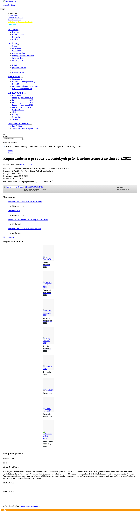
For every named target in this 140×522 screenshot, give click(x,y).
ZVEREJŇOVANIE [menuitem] (15, 93)
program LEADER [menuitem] (19, 67)
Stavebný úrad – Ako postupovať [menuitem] (25, 128)
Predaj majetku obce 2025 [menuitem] (22, 100)
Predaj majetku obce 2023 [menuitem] (22, 105)
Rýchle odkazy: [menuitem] (13, 13)
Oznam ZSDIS (14, 211)
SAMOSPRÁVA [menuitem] (14, 76)
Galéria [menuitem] (15, 39)
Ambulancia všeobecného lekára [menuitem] (20, 22)
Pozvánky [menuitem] (16, 37)
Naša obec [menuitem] (16, 51)
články (16, 147)
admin (22, 164)
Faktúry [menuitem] (15, 114)
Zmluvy (29, 164)
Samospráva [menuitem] (17, 79)
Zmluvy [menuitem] (15, 119)
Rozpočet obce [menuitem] (18, 110)
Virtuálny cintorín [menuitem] (14, 20)
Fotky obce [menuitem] (16, 48)
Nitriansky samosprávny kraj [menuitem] (23, 81)
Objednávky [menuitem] (17, 117)
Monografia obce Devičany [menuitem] (23, 55)
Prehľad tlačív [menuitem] (17, 126)
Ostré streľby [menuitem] (13, 15)
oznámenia (34, 147)
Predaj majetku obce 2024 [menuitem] (22, 102)
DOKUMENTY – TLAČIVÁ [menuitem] (19, 123)
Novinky (11, 153)
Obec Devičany (9, 5)
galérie (61, 147)
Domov (10, 151)
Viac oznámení (8, 237)
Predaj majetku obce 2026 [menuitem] (22, 98)
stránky (24, 147)
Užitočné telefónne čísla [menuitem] (22, 88)
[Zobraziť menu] (19, 30)
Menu (2, 9)
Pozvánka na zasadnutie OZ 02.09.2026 (25, 202)
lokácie (44, 147)
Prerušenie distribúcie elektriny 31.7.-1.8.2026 (28, 220)
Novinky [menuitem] (15, 32)
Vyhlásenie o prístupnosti (30, 506)
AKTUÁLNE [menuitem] (13, 29)
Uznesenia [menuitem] (16, 95)
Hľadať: (5, 136)
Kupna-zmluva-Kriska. (33, 186)
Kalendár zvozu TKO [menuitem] (15, 17)
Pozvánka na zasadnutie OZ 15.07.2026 (24, 229)
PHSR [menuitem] (14, 65)
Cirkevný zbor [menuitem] (17, 58)
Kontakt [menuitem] (15, 84)
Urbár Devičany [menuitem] (18, 72)
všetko (8, 147)
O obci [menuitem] (14, 46)
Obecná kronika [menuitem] (18, 53)
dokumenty (70, 147)
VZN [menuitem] (14, 112)
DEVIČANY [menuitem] (12, 43)
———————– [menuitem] (18, 63)
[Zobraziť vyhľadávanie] (4, 134)
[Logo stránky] (9, 1)
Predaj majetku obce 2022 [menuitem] (22, 107)
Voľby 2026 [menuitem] (12, 24)
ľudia (79, 147)
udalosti (52, 147)
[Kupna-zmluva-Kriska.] (13, 186)
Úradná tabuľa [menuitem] (18, 34)
